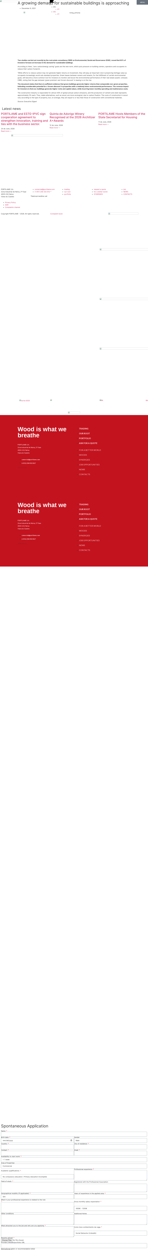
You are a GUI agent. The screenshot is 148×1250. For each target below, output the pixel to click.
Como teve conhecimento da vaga (87, 1227)
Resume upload (7, 1238)
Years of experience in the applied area (89, 1193)
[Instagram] (83, 136)
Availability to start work (10, 1156)
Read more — (6, 131)
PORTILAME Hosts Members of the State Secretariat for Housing (121, 115)
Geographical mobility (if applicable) (15, 1193)
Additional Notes (80, 1213)
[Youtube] (77, 136)
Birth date (5, 1137)
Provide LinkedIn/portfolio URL (13, 1242)
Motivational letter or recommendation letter (18, 1249)
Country (4, 1143)
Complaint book (56, 214)
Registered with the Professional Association (91, 1182)
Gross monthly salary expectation (87, 1201)
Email (76, 1150)
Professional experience (83, 1169)
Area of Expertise (7, 1163)
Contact (4, 1150)
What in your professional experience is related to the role (23, 1200)
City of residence (81, 1143)
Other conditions (7, 1213)
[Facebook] (88, 136)
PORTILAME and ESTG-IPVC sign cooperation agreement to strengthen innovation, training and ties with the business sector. (24, 119)
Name (3, 1131)
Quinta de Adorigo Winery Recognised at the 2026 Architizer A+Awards (72, 117)
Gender (77, 1137)
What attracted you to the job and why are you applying (23, 1225)
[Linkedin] (94, 136)
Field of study (6, 1181)
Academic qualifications (10, 1170)
